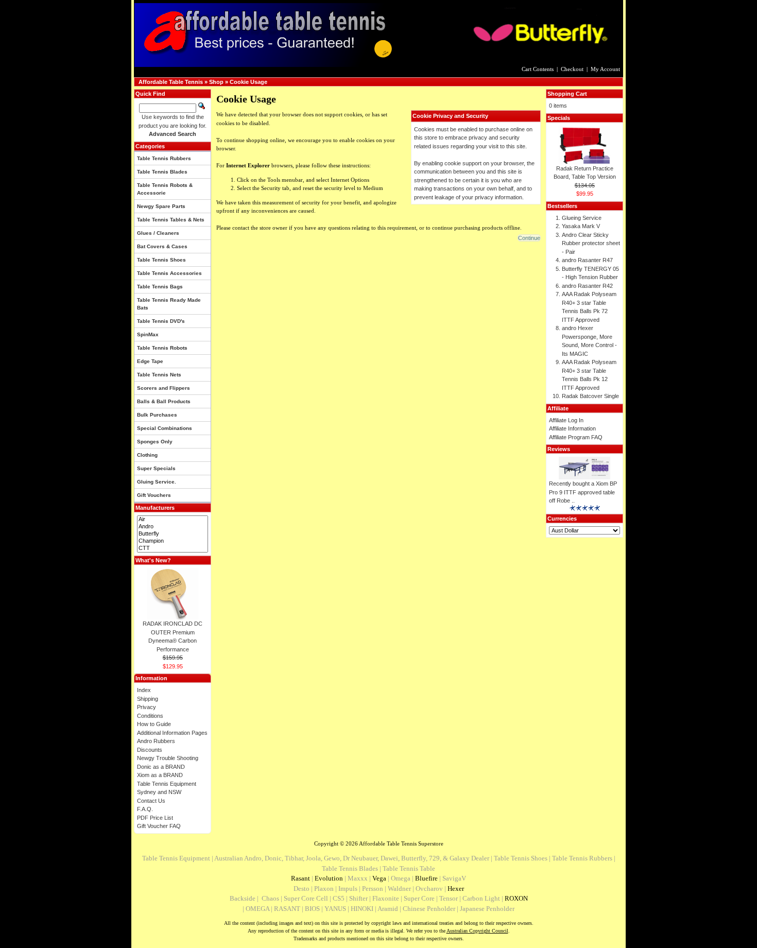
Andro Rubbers (156, 741)
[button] (529, 238)
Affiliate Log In (566, 420)
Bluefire (426, 878)
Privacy (146, 707)
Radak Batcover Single (590, 396)
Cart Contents (538, 69)
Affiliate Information (572, 428)
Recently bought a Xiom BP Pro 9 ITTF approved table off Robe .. (583, 492)
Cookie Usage (248, 82)
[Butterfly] (172, 534)
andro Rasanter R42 (587, 286)
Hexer (456, 888)
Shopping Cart (567, 94)
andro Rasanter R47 (587, 260)
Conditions (150, 716)
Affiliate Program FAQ (576, 437)
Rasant (300, 878)
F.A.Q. (145, 809)
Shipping (147, 699)
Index (144, 690)
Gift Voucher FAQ (159, 826)
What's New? (153, 560)
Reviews (558, 449)
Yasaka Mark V (581, 226)
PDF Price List (155, 818)
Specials (558, 118)
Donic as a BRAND (161, 767)
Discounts (149, 750)
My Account (605, 69)
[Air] (172, 519)
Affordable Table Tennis (171, 82)
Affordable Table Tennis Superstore (401, 843)
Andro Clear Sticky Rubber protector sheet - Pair (591, 243)
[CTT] (172, 548)
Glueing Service (581, 218)
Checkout (572, 69)
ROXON (516, 898)
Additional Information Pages (172, 733)
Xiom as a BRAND (160, 775)
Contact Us (151, 801)
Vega (379, 878)
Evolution (329, 878)
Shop (216, 82)
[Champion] (172, 541)
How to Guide (154, 724)
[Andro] (172, 526)
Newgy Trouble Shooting (167, 758)
